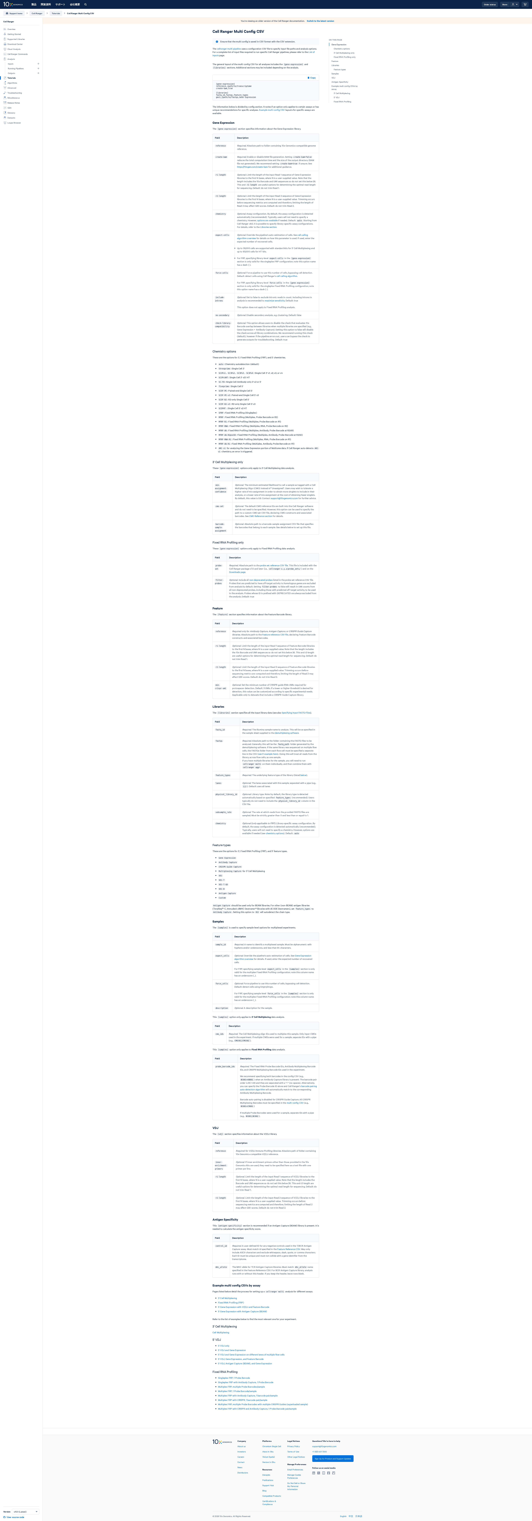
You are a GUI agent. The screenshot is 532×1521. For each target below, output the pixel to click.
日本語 (358, 1516)
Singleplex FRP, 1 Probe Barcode (234, 1377)
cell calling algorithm (287, 275)
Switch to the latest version (320, 20)
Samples (335, 73)
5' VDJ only (223, 1345)
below (303, 774)
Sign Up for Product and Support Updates (333, 1458)
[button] (38, 64)
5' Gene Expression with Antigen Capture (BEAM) (242, 1311)
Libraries (335, 65)
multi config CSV (295, 1102)
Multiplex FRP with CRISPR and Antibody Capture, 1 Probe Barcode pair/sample (257, 1408)
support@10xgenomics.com (284, 498)
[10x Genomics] (222, 1472)
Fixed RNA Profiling (342, 101)
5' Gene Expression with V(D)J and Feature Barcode (243, 1306)
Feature (335, 61)
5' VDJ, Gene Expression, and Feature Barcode (241, 1358)
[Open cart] (525, 4)
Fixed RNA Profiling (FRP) (231, 1302)
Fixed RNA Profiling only (344, 57)
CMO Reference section (260, 515)
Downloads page (237, 571)
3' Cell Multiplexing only (344, 52)
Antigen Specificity (340, 81)
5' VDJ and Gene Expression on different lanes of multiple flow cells (251, 1354)
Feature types (340, 69)
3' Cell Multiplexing (227, 1298)
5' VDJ (336, 97)
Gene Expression (339, 44)
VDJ (333, 77)
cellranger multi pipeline (229, 48)
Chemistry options (342, 48)
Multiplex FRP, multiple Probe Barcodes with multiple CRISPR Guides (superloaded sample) (263, 1404)
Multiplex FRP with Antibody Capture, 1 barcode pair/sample (247, 1395)
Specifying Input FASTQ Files (296, 712)
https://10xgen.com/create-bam (252, 166)
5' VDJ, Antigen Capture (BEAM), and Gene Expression (245, 1363)
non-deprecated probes (261, 579)
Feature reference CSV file (275, 634)
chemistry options (275, 833)
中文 (351, 1516)
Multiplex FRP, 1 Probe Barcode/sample (237, 1391)
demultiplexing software (287, 732)
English (343, 1516)
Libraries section (268, 226)
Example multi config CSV (272, 109)
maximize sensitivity (275, 300)
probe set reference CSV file (274, 565)
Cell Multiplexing (221, 1332)
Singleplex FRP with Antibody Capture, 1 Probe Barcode (245, 1382)
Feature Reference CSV (288, 1248)
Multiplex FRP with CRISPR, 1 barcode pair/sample (242, 1399)
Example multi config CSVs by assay (345, 87)
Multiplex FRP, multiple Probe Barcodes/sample (241, 1386)
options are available (267, 220)
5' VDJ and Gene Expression (232, 1350)
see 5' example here (267, 753)
